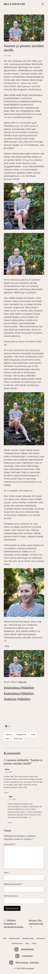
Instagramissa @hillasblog (19, 687)
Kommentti (10, 844)
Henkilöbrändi (27, 949)
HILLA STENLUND (14, 4)
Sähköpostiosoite (13, 884)
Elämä (33, 734)
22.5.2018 (8, 772)
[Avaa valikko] (42, 4)
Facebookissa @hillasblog (19, 693)
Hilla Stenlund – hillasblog (27, 962)
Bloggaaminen (21, 734)
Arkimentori (27, 956)
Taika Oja (22, 682)
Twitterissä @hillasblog (17, 698)
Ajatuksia (9, 734)
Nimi (7, 872)
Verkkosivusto (10, 896)
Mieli (7, 739)
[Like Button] (6, 726)
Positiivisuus (18, 739)
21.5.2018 (7, 56)
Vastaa (6, 792)
